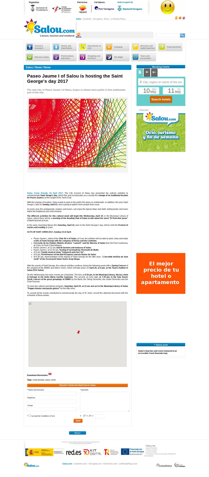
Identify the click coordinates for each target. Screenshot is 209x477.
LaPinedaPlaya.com (128, 464)
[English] (183, 19)
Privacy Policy (151, 450)
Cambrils (87, 19)
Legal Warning (151, 448)
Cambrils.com (80, 464)
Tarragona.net (94, 464)
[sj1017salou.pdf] (50, 375)
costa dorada (38, 380)
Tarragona (97, 19)
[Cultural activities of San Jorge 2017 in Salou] (77, 167)
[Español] (176, 19)
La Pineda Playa (118, 19)
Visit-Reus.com (110, 464)
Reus (106, 19)
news (53, 380)
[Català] (180, 19)
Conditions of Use (48, 416)
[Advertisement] (115, 26)
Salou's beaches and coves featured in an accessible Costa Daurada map (157, 352)
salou (47, 380)
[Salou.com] (49, 33)
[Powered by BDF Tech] (179, 466)
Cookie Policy (151, 452)
